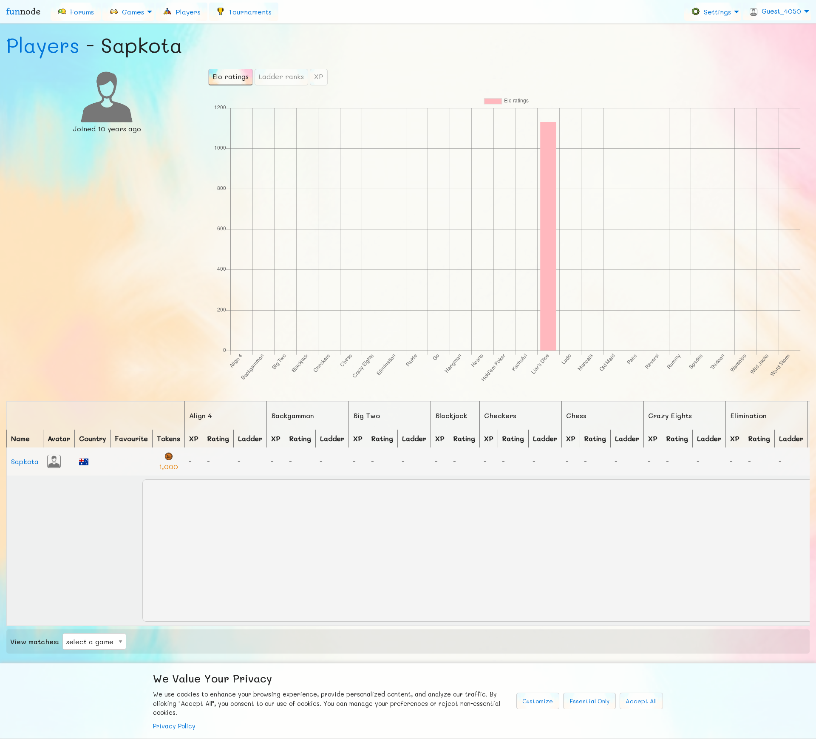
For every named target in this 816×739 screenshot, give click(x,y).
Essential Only (589, 701)
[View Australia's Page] (84, 460)
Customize (537, 701)
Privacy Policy (174, 726)
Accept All (641, 701)
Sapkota (25, 461)
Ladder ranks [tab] (281, 76)
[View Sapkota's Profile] (54, 460)
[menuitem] (76, 11)
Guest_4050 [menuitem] (779, 10)
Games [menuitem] (131, 11)
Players (42, 45)
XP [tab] (318, 76)
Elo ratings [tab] (230, 76)
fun (23, 11)
